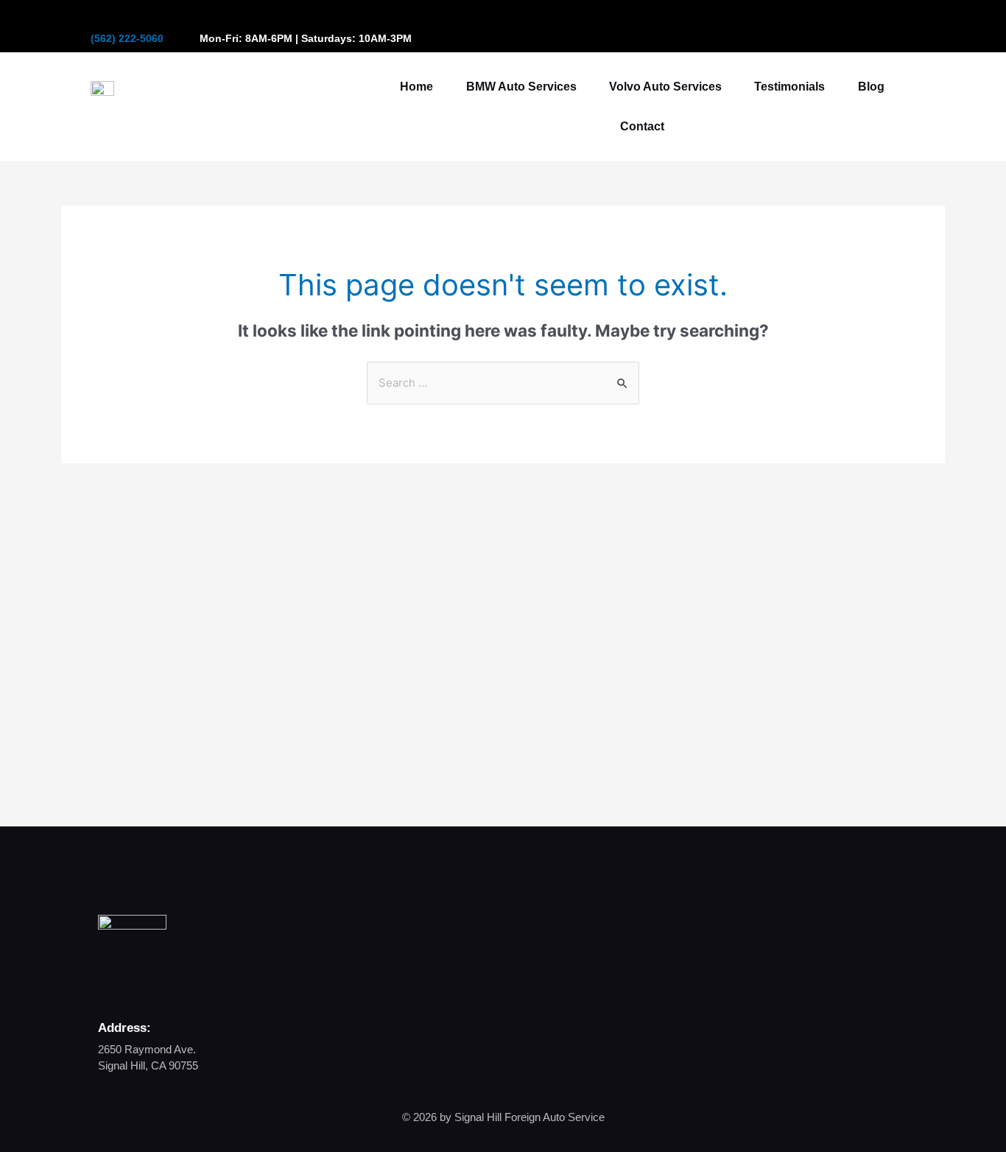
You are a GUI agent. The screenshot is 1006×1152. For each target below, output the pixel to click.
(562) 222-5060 (127, 38)
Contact (642, 126)
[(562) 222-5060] (96, 21)
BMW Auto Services (521, 86)
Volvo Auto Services (665, 86)
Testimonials (789, 86)
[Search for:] (503, 383)
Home (416, 86)
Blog (871, 86)
